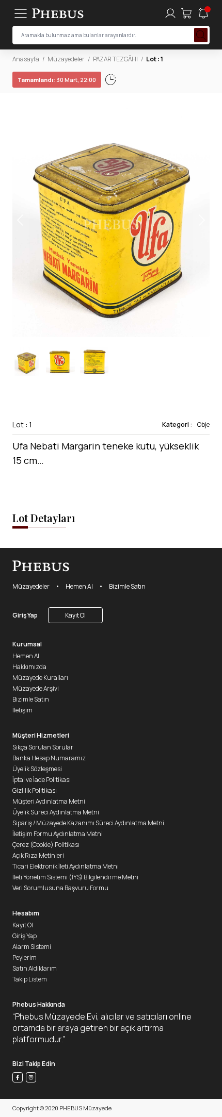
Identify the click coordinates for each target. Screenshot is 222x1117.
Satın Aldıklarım (34, 968)
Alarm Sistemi (31, 946)
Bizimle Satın (127, 586)
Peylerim (24, 957)
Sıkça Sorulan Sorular (42, 747)
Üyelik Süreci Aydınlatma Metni (55, 812)
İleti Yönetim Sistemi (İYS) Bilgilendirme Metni (75, 877)
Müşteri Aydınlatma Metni (48, 801)
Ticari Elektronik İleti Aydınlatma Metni (65, 866)
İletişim (22, 710)
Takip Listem (29, 979)
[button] (201, 220)
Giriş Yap (25, 615)
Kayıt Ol (75, 615)
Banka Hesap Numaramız (49, 758)
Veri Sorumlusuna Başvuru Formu (60, 887)
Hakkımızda (29, 666)
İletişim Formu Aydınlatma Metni (57, 833)
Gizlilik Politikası (34, 790)
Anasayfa (25, 59)
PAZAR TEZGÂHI (115, 59)
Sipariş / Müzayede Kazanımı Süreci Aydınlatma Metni (88, 823)
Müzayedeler (66, 59)
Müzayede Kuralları (40, 677)
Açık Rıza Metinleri (38, 855)
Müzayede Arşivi (35, 688)
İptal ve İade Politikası (41, 779)
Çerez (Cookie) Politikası (46, 844)
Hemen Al (79, 586)
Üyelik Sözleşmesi (37, 768)
